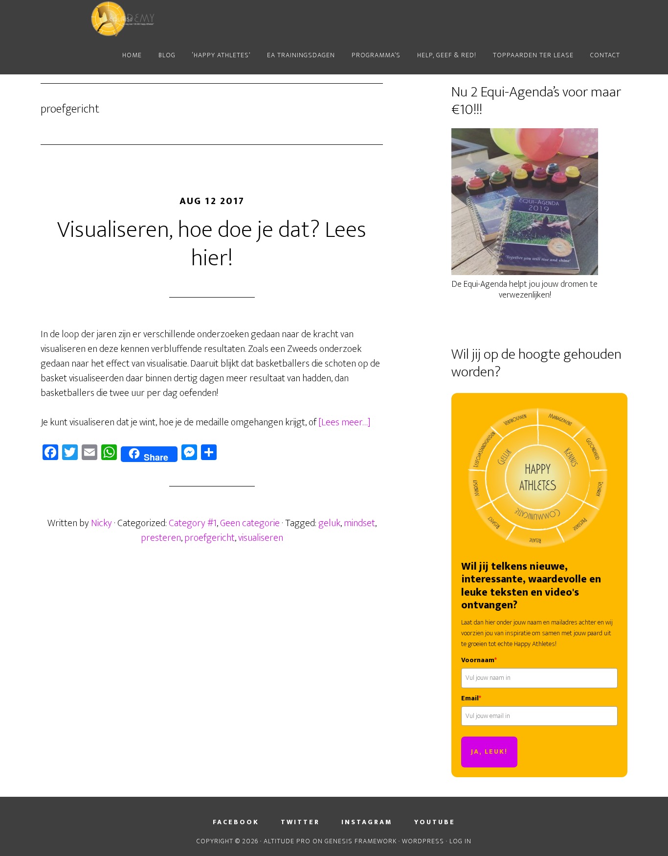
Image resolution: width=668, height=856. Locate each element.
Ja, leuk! (489, 751)
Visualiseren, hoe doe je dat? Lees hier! (211, 244)
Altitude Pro (287, 841)
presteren (161, 538)
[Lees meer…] (344, 422)
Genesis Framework (361, 841)
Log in (460, 841)
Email (471, 698)
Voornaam (479, 660)
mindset (359, 523)
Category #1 (193, 523)
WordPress (423, 841)
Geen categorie (250, 523)
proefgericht (209, 538)
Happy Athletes (129, 18)
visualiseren (260, 538)
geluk (329, 523)
